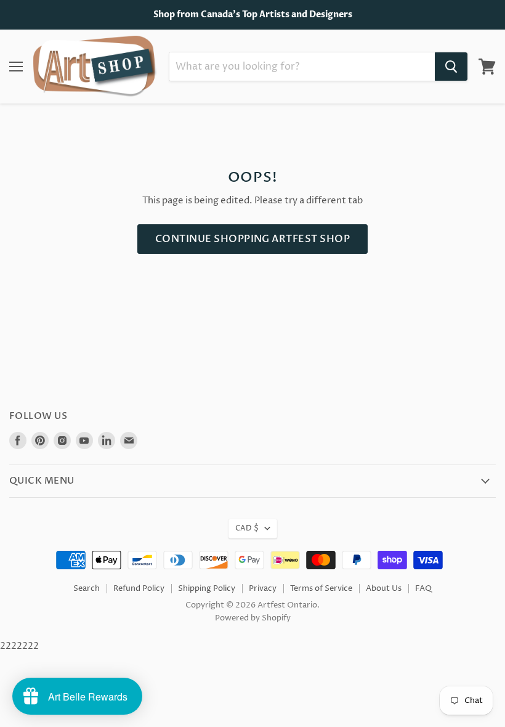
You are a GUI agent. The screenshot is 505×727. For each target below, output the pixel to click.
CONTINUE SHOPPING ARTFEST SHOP (252, 239)
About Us (384, 588)
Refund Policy (138, 588)
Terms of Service (321, 588)
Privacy (263, 588)
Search (86, 588)
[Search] (451, 66)
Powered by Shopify (253, 617)
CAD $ (247, 528)
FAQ (423, 588)
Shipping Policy (206, 588)
